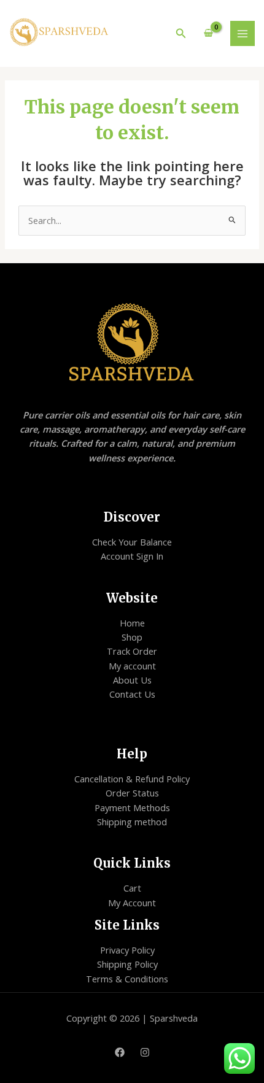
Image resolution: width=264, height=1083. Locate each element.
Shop (132, 637)
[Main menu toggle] (242, 33)
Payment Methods (132, 807)
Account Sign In (132, 556)
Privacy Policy (127, 950)
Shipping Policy (127, 964)
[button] (181, 34)
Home (132, 623)
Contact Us (132, 694)
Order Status (132, 793)
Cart (132, 888)
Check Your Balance (132, 542)
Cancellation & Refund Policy (132, 779)
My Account (132, 902)
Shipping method (132, 821)
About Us (132, 680)
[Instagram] (145, 1052)
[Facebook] (120, 1052)
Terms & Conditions (127, 979)
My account (132, 666)
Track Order (132, 651)
